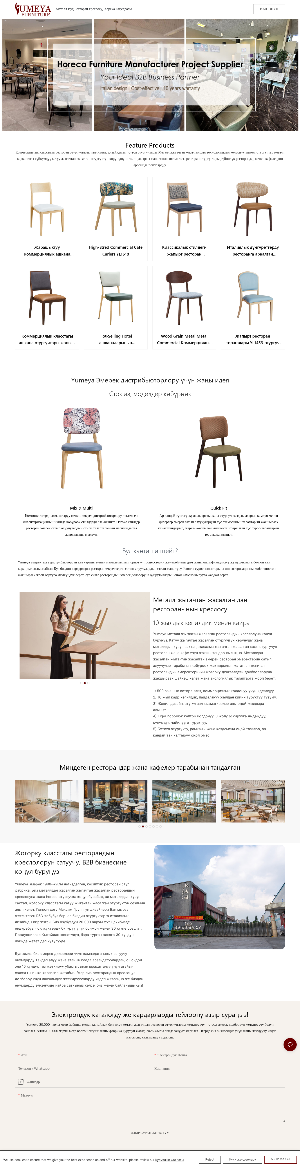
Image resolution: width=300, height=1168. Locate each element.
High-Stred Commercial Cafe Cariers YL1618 (116, 250)
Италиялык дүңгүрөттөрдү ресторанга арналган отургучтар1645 (253, 250)
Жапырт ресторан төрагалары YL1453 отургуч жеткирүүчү (253, 339)
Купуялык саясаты (169, 1160)
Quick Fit (218, 508)
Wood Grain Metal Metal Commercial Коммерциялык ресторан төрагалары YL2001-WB (184, 339)
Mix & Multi (81, 508)
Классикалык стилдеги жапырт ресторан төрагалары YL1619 (184, 250)
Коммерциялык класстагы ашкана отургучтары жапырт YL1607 (47, 339)
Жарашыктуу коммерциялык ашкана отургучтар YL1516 (47, 250)
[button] (81, 683)
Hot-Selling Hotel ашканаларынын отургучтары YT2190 (115, 339)
